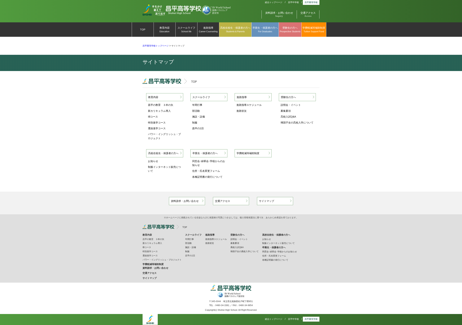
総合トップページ (273, 2)
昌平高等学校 (311, 2)
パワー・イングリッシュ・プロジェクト (164, 136)
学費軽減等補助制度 (313, 29)
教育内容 (165, 29)
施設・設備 (198, 116)
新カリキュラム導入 (159, 110)
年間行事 (197, 104)
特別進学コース (157, 122)
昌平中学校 (293, 2)
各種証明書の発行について (207, 176)
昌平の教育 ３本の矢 (160, 104)
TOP (142, 29)
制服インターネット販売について (164, 168)
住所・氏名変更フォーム (206, 170)
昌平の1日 (198, 128)
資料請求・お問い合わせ (279, 14)
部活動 (196, 110)
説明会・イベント (291, 104)
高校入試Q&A (288, 116)
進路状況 (241, 110)
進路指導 (208, 29)
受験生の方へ (290, 29)
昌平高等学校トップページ (156, 46)
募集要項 (286, 110)
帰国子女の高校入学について (297, 122)
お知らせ (153, 161)
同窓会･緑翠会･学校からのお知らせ (208, 163)
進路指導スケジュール (249, 104)
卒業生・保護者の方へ (265, 29)
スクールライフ (186, 29)
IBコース (153, 116)
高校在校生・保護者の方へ (235, 29)
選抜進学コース (157, 128)
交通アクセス (308, 14)
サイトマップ (266, 201)
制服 (194, 122)
